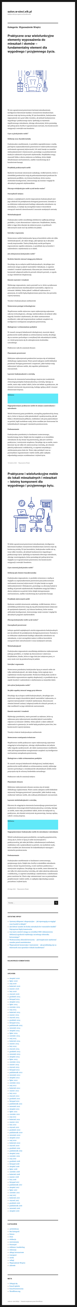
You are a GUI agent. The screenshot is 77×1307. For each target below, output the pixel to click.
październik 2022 (15, 1072)
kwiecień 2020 (14, 1143)
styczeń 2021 (14, 1127)
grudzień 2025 (14, 997)
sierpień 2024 (14, 1031)
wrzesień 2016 (14, 1208)
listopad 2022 (14, 1070)
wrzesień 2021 (14, 1106)
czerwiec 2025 (14, 1007)
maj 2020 (12, 1140)
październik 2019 (15, 1151)
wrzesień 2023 (14, 1054)
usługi (11, 1260)
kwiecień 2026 (14, 986)
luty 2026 (13, 991)
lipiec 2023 (13, 1059)
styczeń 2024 (14, 1049)
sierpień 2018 (14, 1166)
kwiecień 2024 (14, 1041)
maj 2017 (12, 1195)
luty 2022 (13, 1093)
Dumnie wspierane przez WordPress (32, 1301)
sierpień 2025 (14, 1002)
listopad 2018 (14, 1164)
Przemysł (12, 1245)
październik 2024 (15, 1025)
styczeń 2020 (14, 1146)
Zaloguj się (13, 1283)
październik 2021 (15, 1104)
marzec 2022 (14, 1091)
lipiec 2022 (13, 1080)
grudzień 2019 (14, 1148)
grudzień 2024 (14, 1020)
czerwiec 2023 (14, 1062)
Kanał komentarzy (16, 1289)
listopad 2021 (14, 1101)
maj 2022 (12, 1085)
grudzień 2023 (14, 1051)
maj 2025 (12, 1010)
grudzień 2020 (14, 1130)
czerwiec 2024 (14, 1036)
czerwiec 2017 (14, 1193)
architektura (14, 1229)
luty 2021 (12, 1125)
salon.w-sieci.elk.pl (20, 11)
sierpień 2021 (14, 1109)
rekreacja (12, 1250)
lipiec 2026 (13, 981)
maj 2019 (12, 1159)
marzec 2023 (14, 1065)
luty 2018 (12, 1179)
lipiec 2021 (13, 1112)
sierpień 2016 (14, 1211)
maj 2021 (12, 1117)
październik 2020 (15, 1132)
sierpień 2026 (14, 978)
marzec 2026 (14, 989)
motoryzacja (14, 1242)
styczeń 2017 (14, 1200)
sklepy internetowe (16, 1252)
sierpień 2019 (14, 1153)
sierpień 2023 (14, 1057)
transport (13, 1255)
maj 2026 (13, 984)
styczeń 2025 (14, 1017)
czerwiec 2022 (14, 1083)
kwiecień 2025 (14, 1012)
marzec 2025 (14, 1015)
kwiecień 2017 (14, 1198)
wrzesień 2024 (14, 1028)
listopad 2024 (14, 1023)
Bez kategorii (14, 1231)
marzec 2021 (14, 1122)
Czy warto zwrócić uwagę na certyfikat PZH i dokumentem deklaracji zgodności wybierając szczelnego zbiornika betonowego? (31, 934)
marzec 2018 (14, 1177)
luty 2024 (13, 1046)
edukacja (12, 1239)
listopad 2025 (14, 999)
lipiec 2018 (13, 1169)
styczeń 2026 (14, 994)
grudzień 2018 (14, 1161)
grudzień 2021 (14, 1098)
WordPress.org (14, 1291)
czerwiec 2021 (14, 1114)
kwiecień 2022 (14, 1088)
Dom (11, 1237)
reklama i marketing (17, 1247)
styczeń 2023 (14, 1067)
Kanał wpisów (14, 1286)
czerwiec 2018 (14, 1172)
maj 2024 (12, 1038)
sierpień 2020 (14, 1138)
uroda (11, 1258)
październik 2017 (15, 1185)
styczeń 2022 (14, 1096)
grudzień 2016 (14, 1203)
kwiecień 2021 (14, 1119)
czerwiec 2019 (14, 1156)
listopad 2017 (14, 1182)
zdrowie (12, 1265)
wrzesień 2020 (14, 1135)
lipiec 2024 (13, 1033)
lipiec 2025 (13, 1004)
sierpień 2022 (14, 1078)
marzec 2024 (14, 1044)
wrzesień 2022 (14, 1075)
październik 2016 (15, 1206)
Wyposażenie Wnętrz (24, 463)
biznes (11, 1234)
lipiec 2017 (13, 1190)
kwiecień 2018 (14, 1174)
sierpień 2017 (14, 1187)
